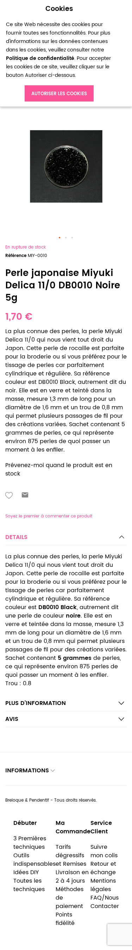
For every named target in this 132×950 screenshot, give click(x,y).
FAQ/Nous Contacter (104, 902)
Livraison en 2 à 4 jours (72, 876)
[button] (60, 238)
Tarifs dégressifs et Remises (71, 855)
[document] (59, 53)
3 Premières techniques (29, 843)
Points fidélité (65, 919)
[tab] (66, 539)
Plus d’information (35, 703)
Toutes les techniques (29, 885)
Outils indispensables (34, 860)
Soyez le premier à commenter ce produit (48, 516)
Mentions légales (103, 885)
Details (16, 537)
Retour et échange (103, 868)
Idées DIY (26, 872)
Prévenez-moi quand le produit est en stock (58, 469)
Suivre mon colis (104, 851)
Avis (11, 719)
